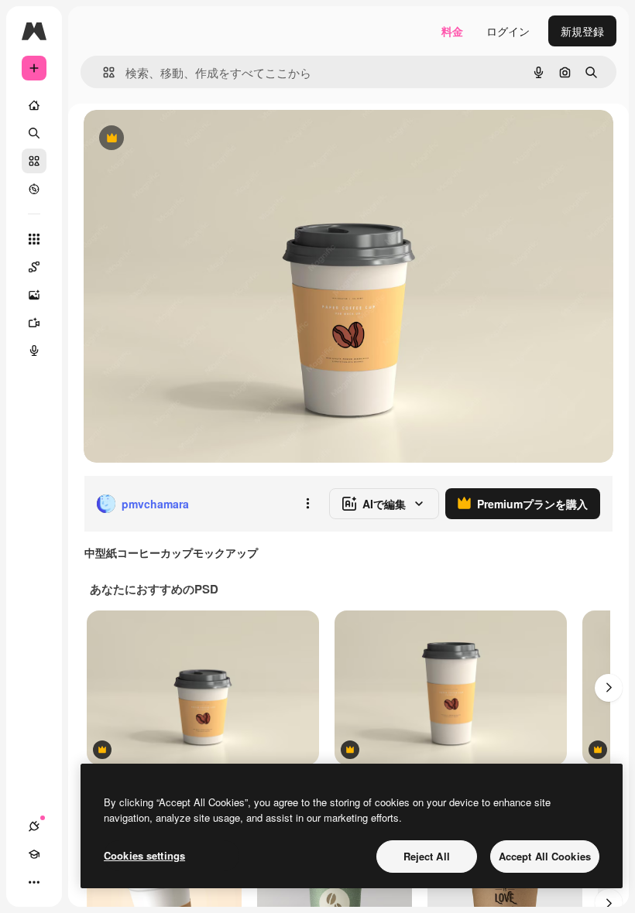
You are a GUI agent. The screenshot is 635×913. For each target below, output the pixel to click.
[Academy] (34, 854)
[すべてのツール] (34, 239)
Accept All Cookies (545, 856)
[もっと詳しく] (34, 188)
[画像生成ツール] (34, 294)
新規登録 (582, 31)
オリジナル (190, 139)
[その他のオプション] (307, 503)
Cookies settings (144, 855)
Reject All (426, 856)
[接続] (34, 826)
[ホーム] (34, 105)
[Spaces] (34, 267)
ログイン (508, 31)
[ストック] (34, 161)
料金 (452, 31)
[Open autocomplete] (102, 72)
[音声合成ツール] (34, 350)
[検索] (34, 133)
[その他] (34, 882)
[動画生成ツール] (34, 322)
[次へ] (609, 687)
